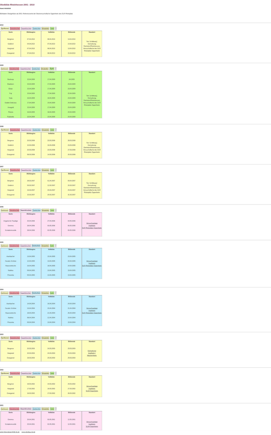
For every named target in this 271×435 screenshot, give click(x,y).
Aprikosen (4, 69)
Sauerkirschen (26, 28)
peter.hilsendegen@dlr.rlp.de (9, 432)
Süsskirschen (15, 28)
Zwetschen (36, 28)
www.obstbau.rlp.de (28, 432)
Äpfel (52, 28)
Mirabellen (45, 28)
